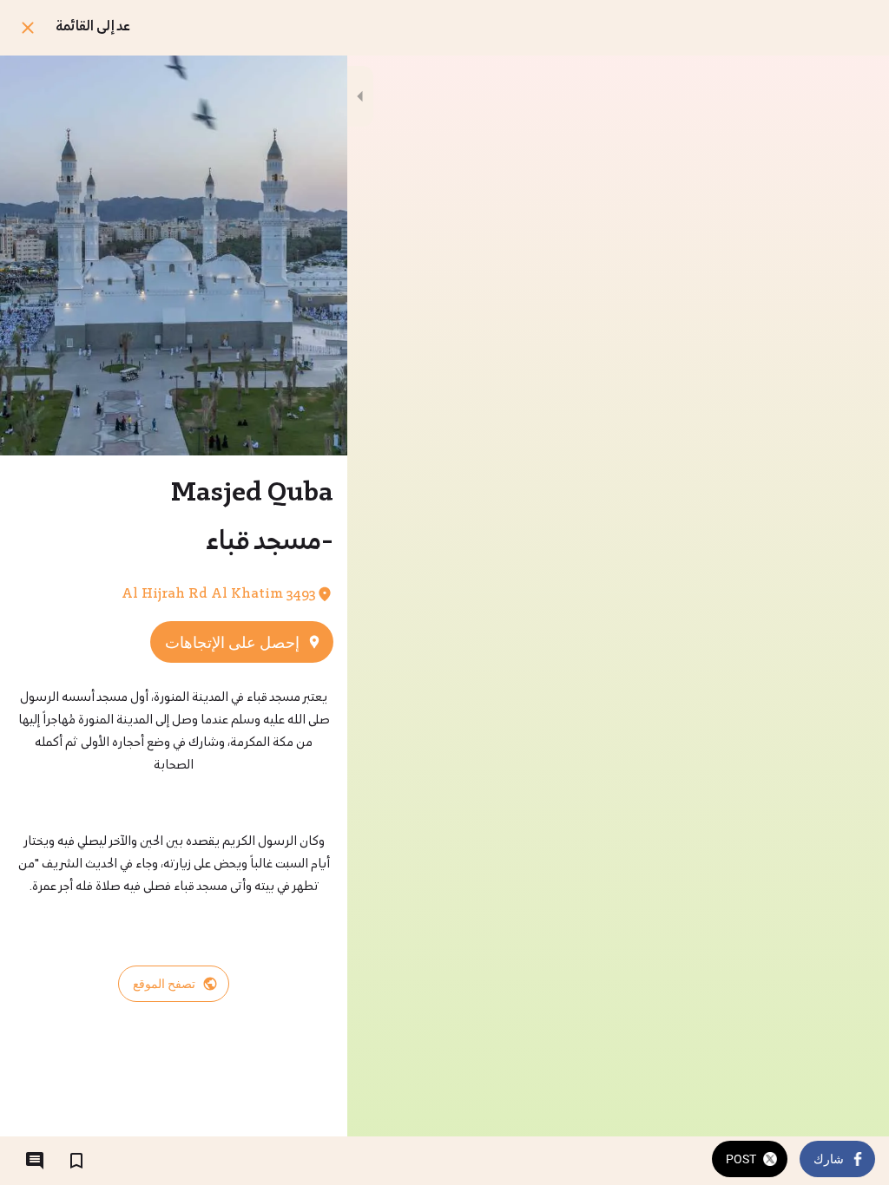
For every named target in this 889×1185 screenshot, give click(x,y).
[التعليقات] (35, 1161)
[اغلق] (27, 27)
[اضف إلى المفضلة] (76, 1161)
